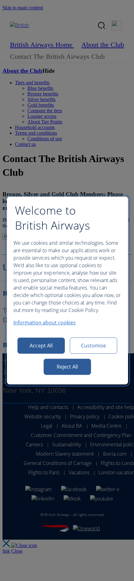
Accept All (41, 345)
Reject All (67, 366)
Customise (93, 345)
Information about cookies (44, 322)
